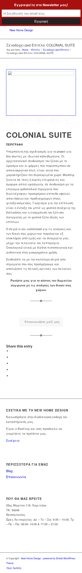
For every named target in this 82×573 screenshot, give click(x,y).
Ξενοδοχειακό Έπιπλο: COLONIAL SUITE (40, 45)
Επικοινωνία (16, 476)
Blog (9, 470)
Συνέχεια (12, 440)
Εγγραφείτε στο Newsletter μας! (41, 4)
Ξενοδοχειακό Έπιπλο (56, 49)
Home (25, 49)
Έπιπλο (35, 49)
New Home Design (31, 558)
